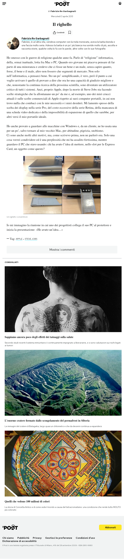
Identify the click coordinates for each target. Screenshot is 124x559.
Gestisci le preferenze (58, 537)
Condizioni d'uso (85, 537)
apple (19, 238)
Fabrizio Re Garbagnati (63, 11)
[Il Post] (62, 3)
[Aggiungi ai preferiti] (69, 32)
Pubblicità (23, 537)
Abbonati (110, 527)
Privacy (37, 537)
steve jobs (31, 238)
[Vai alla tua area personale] (120, 3)
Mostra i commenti (62, 250)
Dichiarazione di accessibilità (19, 541)
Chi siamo (8, 537)
